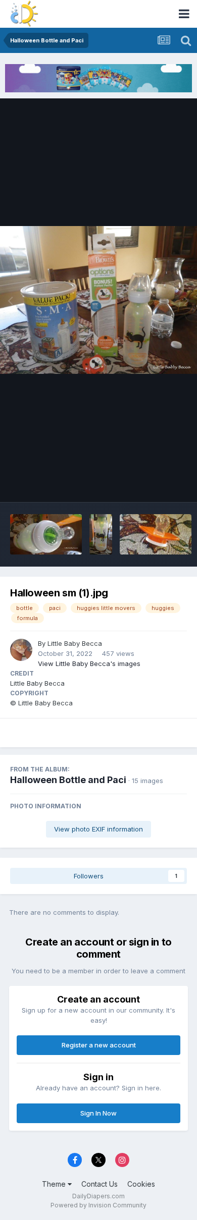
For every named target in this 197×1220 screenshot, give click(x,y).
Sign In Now (98, 1113)
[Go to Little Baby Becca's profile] (21, 650)
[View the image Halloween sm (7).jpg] (46, 534)
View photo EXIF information (98, 829)
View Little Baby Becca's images (89, 663)
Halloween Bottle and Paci (68, 779)
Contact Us (99, 1184)
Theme (55, 1184)
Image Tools (155, 483)
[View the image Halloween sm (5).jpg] (155, 534)
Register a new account (99, 1045)
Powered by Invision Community (98, 1205)
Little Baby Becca (74, 643)
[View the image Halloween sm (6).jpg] (100, 534)
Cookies (141, 1184)
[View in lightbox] (98, 300)
